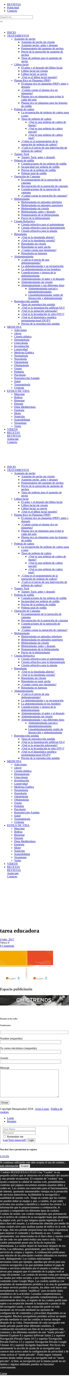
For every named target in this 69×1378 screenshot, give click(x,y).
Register (11, 1121)
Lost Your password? (14, 1140)
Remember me (15, 1136)
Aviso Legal (42, 1108)
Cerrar (3, 1373)
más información (9, 1165)
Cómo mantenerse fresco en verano (6, 900)
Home (3, 885)
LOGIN (4, 1156)
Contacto (12, 10)
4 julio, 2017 (7, 939)
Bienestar (6, 892)
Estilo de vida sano (8, 887)
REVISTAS (14, 4)
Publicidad (13, 7)
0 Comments (7, 945)
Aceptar (25, 1166)
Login (10, 1118)
